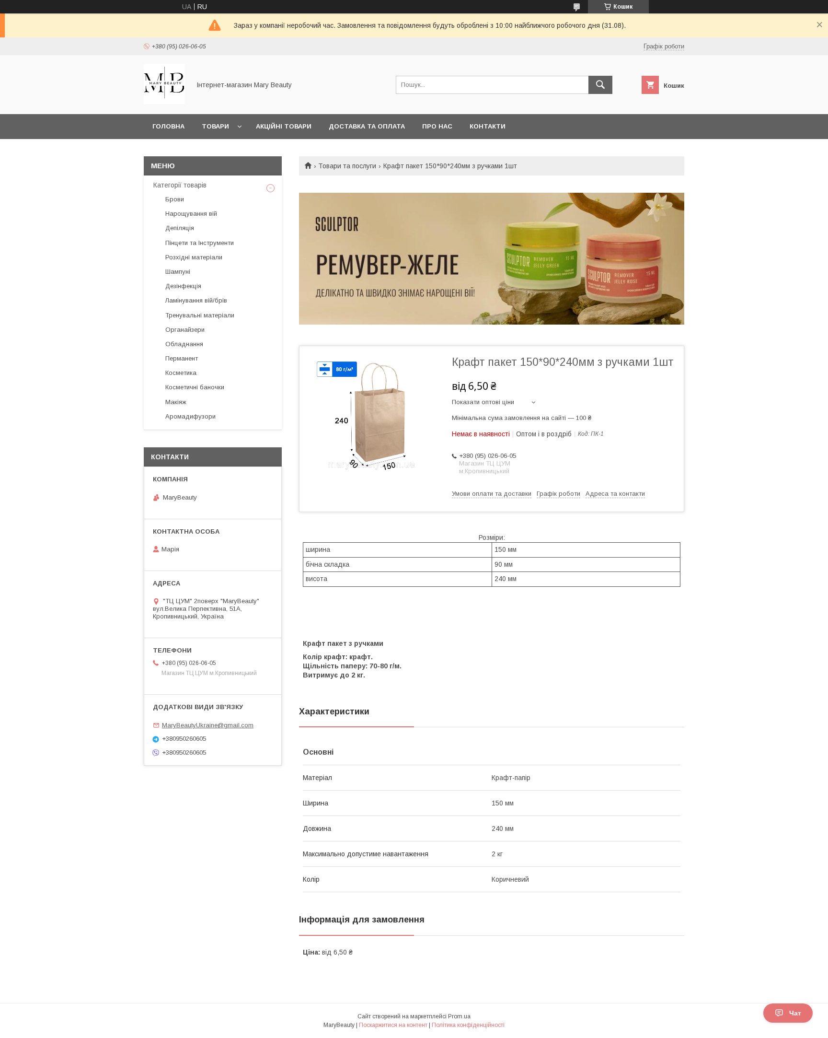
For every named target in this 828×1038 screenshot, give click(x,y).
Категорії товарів (180, 185)
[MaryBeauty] (164, 101)
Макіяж (175, 402)
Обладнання (184, 344)
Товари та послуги (347, 166)
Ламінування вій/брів (196, 300)
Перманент (181, 358)
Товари (215, 126)
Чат (795, 1013)
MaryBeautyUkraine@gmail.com (207, 725)
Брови (174, 199)
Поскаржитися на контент (393, 1025)
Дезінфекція (183, 286)
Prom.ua (459, 1016)
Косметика (180, 372)
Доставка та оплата (367, 126)
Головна (168, 126)
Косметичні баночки (194, 387)
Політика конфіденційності (468, 1025)
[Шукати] (600, 85)
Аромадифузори (190, 416)
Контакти (488, 126)
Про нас (437, 126)
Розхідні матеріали (193, 257)
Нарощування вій (191, 213)
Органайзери (185, 329)
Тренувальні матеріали (199, 315)
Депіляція (179, 228)
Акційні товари (283, 126)
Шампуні (177, 271)
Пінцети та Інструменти (199, 242)
